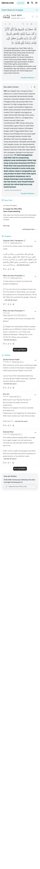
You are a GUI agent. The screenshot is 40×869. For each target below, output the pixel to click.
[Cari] (32, 3)
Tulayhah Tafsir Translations (13, 241)
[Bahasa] (28, 3)
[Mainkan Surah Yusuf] (5, 24)
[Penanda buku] (9, 24)
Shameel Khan (8, 432)
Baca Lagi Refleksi (20, 469)
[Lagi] (35, 24)
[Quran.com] (8, 3)
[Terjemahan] (34, 87)
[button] (35, 29)
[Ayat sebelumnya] (32, 16)
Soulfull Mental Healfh (11, 360)
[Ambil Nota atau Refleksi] (31, 24)
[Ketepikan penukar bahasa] (36, 10)
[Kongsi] (27, 24)
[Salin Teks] (23, 24)
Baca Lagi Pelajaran (20, 350)
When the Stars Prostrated (12, 276)
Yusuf (13, 15)
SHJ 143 (6, 394)
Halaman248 (15, 18)
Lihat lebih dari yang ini (23, 265)
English (20, 10)
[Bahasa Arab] (31, 87)
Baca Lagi (6, 226)
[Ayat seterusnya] (36, 16)
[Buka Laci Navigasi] (36, 3)
